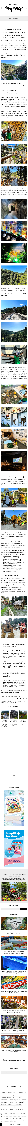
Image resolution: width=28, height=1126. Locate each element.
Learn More (12, 1124)
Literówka (10, 1107)
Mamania (17, 1107)
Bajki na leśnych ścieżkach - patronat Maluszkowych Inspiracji (14, 932)
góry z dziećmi (18, 701)
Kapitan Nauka (17, 1104)
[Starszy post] (26, 775)
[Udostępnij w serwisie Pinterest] (26, 699)
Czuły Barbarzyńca (6, 1097)
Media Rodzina (4, 1109)
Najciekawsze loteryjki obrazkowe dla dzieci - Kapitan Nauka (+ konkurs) (14, 952)
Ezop (16, 1102)
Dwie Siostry (4, 1099)
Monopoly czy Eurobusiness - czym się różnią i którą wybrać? (14, 991)
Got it (18, 1124)
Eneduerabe (4, 1102)
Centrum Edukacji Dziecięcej (8, 1095)
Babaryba (9, 1092)
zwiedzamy (13, 702)
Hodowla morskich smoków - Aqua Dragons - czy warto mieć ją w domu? (14, 972)
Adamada (3, 1092)
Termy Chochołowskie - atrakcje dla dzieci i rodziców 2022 (14, 1051)
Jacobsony (3, 1104)
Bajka (15, 1092)
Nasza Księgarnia (20, 1109)
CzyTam (14, 1097)
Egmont (24, 1099)
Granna (21, 1102)
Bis (26, 1092)
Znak (2, 1121)
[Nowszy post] (1, 775)
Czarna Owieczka (21, 1095)
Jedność (10, 1104)
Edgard (18, 1099)
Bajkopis (21, 1092)
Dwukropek (12, 1099)
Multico (12, 1109)
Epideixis (11, 1102)
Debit (19, 1097)
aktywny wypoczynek (7, 701)
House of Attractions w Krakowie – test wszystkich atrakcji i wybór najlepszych (14, 1031)
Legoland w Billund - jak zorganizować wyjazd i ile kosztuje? (14, 875)
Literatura (3, 1107)
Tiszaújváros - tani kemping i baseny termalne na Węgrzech (14, 1011)
